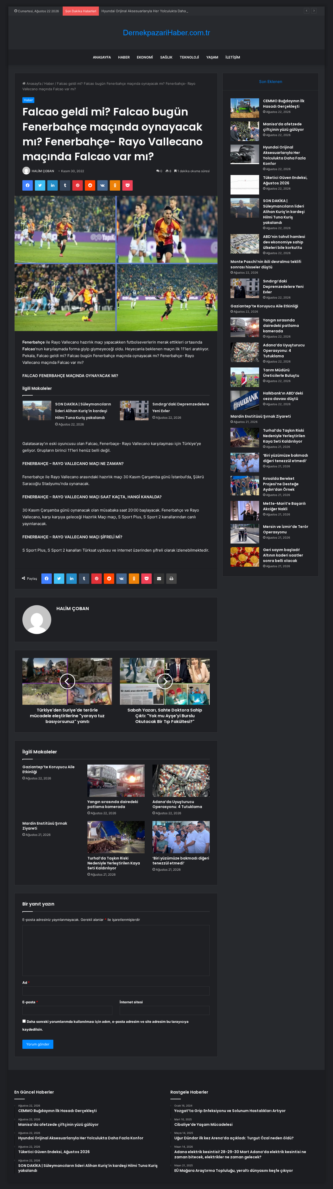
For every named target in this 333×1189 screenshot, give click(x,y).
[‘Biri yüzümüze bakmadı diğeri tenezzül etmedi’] (181, 837)
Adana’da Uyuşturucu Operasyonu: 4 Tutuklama (177, 804)
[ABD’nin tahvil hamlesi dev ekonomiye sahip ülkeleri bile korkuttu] (244, 244)
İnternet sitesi (131, 1002)
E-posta (30, 1002)
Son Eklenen (270, 81)
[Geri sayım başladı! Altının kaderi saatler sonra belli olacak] (244, 557)
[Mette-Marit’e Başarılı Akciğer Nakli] (244, 510)
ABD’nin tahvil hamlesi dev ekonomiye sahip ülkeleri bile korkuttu (284, 242)
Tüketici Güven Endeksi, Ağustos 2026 (285, 180)
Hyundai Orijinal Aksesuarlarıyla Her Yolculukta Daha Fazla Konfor (154, 11)
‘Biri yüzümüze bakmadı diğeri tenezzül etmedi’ (180, 861)
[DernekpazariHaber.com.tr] (166, 32)
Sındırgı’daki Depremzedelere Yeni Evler (283, 287)
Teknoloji (189, 57)
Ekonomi (145, 57)
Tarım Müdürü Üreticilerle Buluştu (281, 372)
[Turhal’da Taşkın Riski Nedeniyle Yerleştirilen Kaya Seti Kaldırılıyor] (116, 837)
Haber (124, 57)
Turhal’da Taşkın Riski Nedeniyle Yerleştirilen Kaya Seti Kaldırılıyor (113, 863)
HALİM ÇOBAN (43, 171)
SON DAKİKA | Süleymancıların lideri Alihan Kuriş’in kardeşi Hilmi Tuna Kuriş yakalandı (83, 411)
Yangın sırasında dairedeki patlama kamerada (112, 804)
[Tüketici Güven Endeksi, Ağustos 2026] (244, 185)
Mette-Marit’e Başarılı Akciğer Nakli (284, 506)
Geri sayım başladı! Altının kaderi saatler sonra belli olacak (283, 555)
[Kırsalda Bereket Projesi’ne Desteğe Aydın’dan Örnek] (244, 485)
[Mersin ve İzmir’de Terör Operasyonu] (244, 534)
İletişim (233, 57)
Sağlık (166, 57)
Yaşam (212, 57)
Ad (26, 982)
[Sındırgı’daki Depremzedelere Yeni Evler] (134, 410)
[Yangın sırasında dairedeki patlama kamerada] (116, 781)
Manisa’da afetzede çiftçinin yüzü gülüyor (283, 126)
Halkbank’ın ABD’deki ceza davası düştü (283, 396)
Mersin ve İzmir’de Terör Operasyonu (285, 529)
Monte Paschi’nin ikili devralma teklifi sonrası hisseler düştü (265, 264)
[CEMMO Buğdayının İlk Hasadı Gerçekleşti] (244, 108)
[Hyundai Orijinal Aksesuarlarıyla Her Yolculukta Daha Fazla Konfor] (244, 154)
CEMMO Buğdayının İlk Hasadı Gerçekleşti (283, 103)
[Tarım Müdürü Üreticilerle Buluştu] (244, 377)
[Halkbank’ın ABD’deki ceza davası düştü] (244, 400)
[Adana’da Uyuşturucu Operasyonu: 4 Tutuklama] (181, 781)
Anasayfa (102, 57)
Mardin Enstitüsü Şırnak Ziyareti (44, 826)
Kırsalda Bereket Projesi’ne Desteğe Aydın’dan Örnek (281, 484)
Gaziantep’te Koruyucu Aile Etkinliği (48, 769)
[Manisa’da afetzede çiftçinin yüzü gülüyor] (244, 131)
